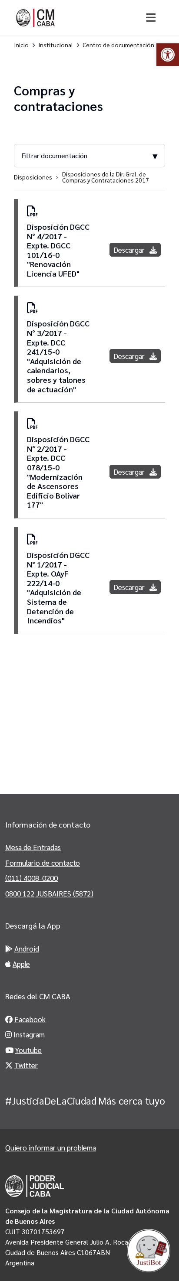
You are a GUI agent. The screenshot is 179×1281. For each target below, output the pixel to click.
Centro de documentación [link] (118, 45)
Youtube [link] (28, 1050)
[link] (167, 54)
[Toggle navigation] (150, 17)
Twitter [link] (26, 1065)
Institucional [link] (55, 45)
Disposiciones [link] (33, 177)
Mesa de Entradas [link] (33, 847)
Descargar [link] (129, 249)
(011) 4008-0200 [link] (31, 878)
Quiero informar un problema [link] (50, 1147)
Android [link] (26, 948)
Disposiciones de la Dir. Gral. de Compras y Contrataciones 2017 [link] (105, 177)
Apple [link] (21, 963)
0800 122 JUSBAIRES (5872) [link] (49, 893)
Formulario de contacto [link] (42, 862)
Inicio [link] (21, 45)
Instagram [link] (29, 1034)
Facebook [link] (30, 1019)
